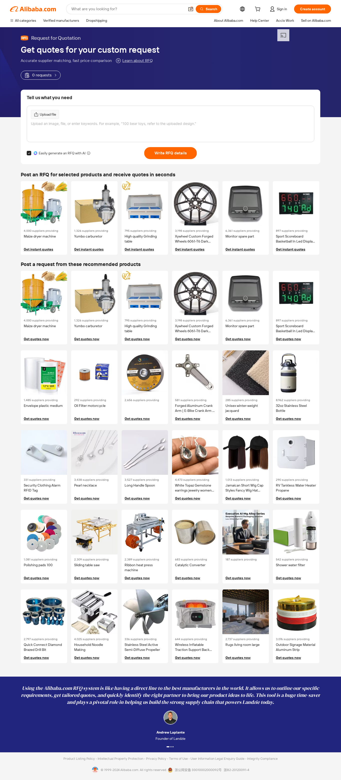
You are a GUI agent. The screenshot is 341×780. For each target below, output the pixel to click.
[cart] (258, 10)
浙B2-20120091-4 (236, 770)
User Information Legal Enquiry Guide (217, 759)
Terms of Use (178, 759)
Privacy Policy (156, 759)
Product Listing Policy (79, 759)
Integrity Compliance (262, 759)
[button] (191, 9)
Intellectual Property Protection (121, 759)
